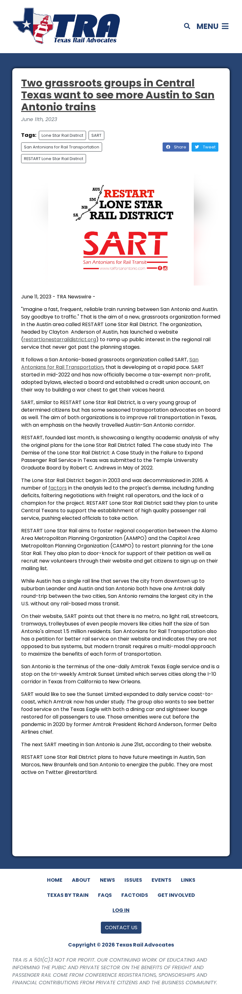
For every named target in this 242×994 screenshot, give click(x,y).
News (107, 880)
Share (179, 147)
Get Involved (176, 895)
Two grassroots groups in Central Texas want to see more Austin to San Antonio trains (118, 95)
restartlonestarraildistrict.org (59, 339)
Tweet (209, 147)
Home (54, 880)
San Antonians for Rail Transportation (61, 147)
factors (58, 487)
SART (96, 135)
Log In (121, 910)
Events (161, 880)
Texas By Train (68, 895)
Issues (133, 880)
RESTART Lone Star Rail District (53, 158)
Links (188, 880)
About (81, 880)
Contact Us (121, 927)
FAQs (105, 895)
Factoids (134, 895)
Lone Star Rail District (62, 135)
